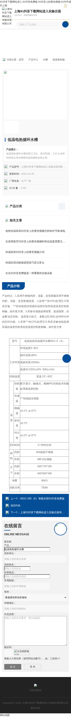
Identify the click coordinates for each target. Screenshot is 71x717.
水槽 (45, 59)
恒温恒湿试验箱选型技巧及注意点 (25, 262)
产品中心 (33, 59)
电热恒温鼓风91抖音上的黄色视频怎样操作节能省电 (35, 230)
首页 (21, 59)
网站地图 (5, 715)
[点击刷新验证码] (21, 652)
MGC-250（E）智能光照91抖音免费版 (42, 498)
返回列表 (15, 505)
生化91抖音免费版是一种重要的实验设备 (29, 273)
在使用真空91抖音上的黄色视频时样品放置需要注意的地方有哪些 (35, 241)
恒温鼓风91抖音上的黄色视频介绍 (25, 251)
